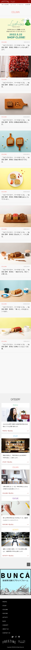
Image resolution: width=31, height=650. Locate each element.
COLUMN (6, 4)
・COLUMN (4, 609)
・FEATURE (4, 613)
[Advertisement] (15, 374)
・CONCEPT (4, 625)
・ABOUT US (5, 629)
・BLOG (3, 621)
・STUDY (3, 605)
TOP (2, 4)
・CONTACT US (5, 633)
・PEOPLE (4, 601)
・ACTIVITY (4, 617)
